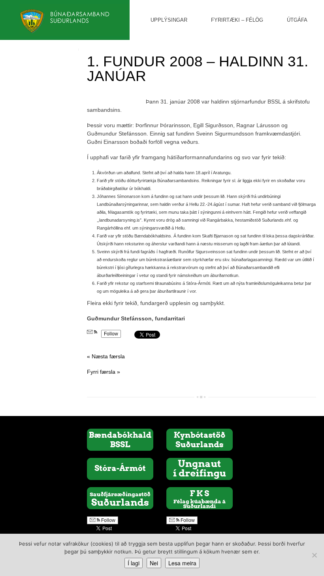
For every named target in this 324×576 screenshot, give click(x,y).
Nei (154, 563)
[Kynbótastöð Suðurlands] (199, 439)
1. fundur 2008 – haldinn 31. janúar (197, 68)
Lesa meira (182, 563)
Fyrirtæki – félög (237, 20)
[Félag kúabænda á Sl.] (199, 497)
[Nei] (314, 555)
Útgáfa (297, 20)
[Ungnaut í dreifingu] (199, 468)
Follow (111, 334)
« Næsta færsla (106, 356)
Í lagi (133, 563)
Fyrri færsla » (103, 372)
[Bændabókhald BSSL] (120, 439)
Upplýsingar (169, 20)
